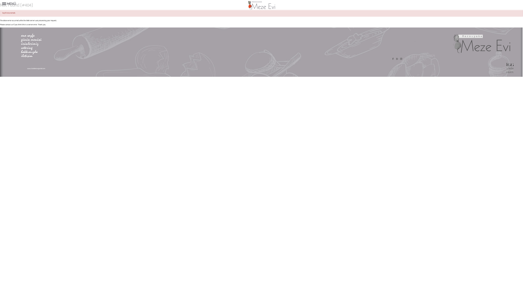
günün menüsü (31, 39)
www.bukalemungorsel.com (36, 68)
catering (27, 47)
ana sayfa (28, 35)
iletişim (27, 56)
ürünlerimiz (29, 43)
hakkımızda (29, 51)
